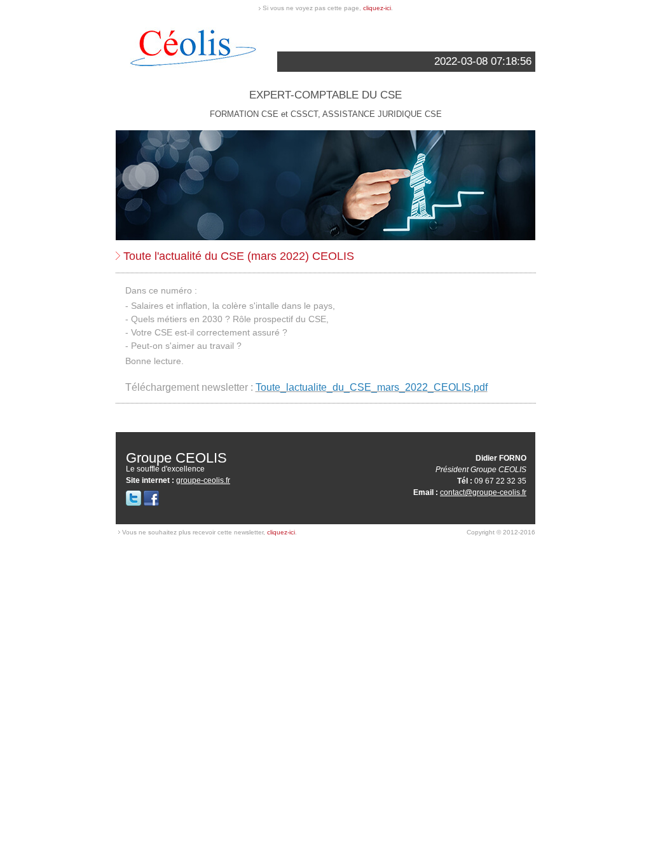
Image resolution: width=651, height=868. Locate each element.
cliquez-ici (377, 7)
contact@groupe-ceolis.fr (483, 492)
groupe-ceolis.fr (203, 480)
